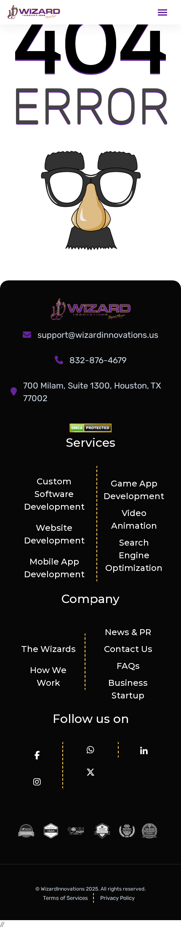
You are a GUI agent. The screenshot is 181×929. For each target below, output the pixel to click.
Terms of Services (65, 898)
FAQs (128, 666)
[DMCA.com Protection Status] (90, 427)
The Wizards (48, 649)
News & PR (128, 632)
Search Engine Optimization (133, 555)
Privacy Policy (117, 898)
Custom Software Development (54, 494)
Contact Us (128, 649)
